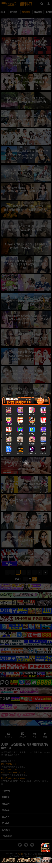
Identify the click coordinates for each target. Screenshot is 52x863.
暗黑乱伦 (32, 444)
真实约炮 (20, 414)
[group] (45, 847)
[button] (43, 851)
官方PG (20, 424)
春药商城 (32, 414)
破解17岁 (43, 444)
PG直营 (43, 434)
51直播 (20, 444)
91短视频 (43, 453)
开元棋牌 (32, 424)
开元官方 (32, 434)
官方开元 (43, 424)
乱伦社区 (8, 453)
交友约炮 (8, 414)
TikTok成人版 (32, 453)
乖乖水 (43, 414)
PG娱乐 (20, 434)
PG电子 (8, 434)
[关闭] (50, 858)
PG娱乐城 (9, 424)
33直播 (9, 444)
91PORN (20, 453)
